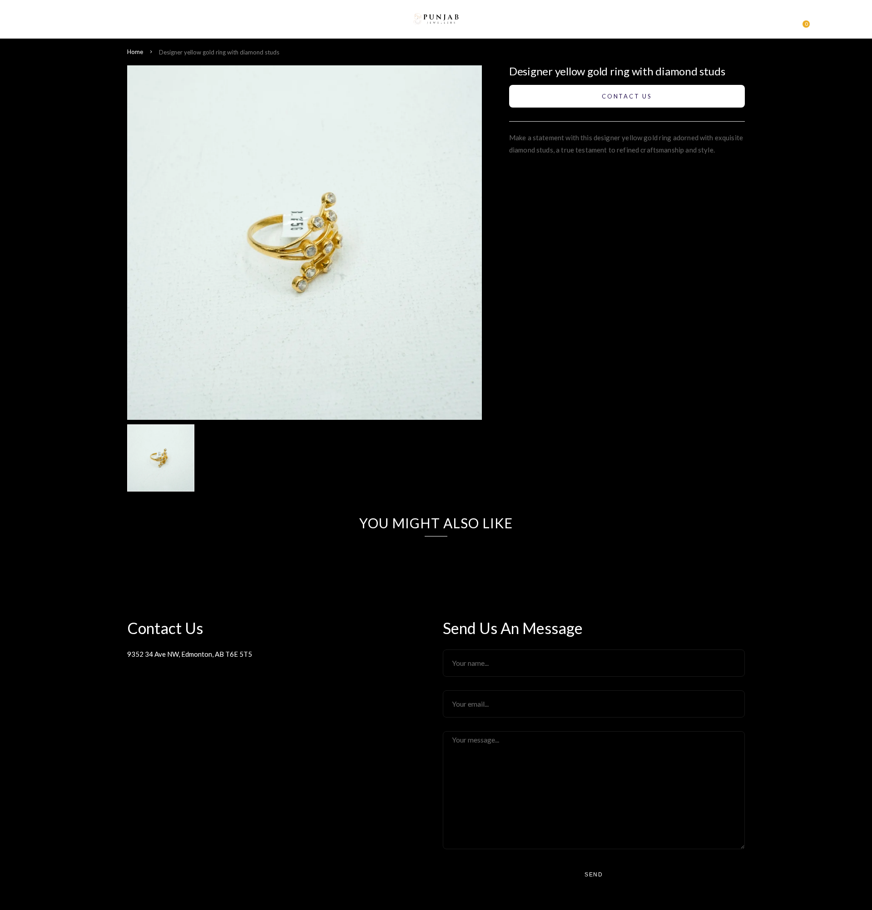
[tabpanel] (163, 458)
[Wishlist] (785, 21)
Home (135, 51)
